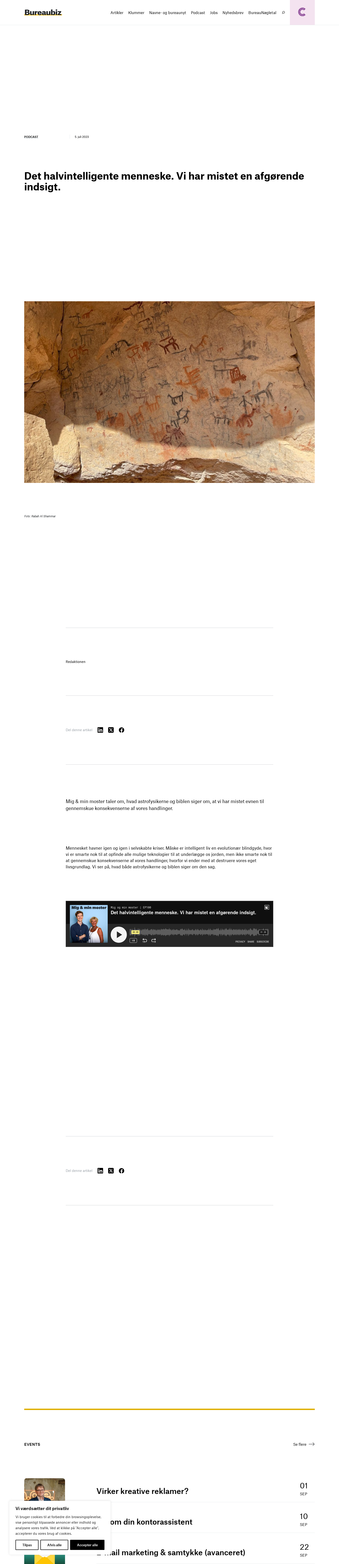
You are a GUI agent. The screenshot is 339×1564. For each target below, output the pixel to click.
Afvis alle (54, 1545)
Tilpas (27, 1545)
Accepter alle (87, 1545)
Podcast (31, 137)
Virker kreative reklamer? (142, 1491)
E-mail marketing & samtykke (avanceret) (170, 1552)
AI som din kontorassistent (144, 1521)
